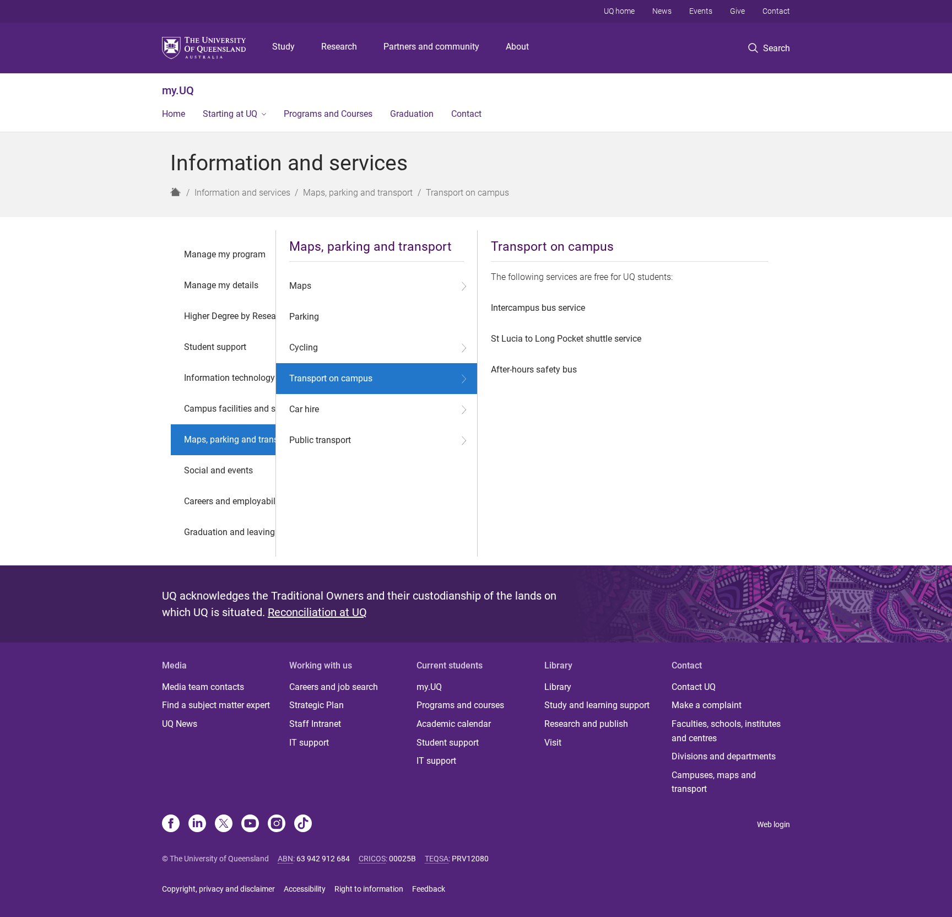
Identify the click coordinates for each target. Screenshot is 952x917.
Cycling (303, 347)
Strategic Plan (316, 705)
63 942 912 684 (323, 858)
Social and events (218, 470)
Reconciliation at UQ (317, 612)
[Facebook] (171, 824)
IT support (309, 742)
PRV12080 (470, 858)
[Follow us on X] (223, 824)
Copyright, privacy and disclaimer (218, 888)
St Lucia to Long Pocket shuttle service (566, 338)
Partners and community (431, 46)
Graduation (412, 114)
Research (339, 46)
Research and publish (586, 724)
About (517, 46)
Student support (215, 347)
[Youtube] (250, 824)
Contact (776, 11)
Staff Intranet (315, 724)
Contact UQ (694, 687)
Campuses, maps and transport (714, 782)
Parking (304, 316)
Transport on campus (330, 378)
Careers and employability (234, 501)
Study (283, 46)
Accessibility (305, 888)
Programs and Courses (328, 114)
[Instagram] (276, 824)
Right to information (368, 888)
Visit (552, 742)
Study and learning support (597, 705)
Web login (773, 824)
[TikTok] (303, 824)
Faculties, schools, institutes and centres (726, 731)
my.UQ (178, 90)
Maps (300, 286)
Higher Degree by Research (236, 316)
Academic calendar (453, 724)
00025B (402, 858)
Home (173, 114)
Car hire (304, 409)
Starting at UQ (230, 114)
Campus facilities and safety (239, 408)
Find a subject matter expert (216, 705)
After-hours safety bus (534, 369)
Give (737, 11)
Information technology (229, 378)
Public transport (320, 440)
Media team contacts (203, 687)
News (662, 11)
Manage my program (225, 254)
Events (700, 11)
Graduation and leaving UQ (236, 532)
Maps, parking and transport (239, 439)
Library (557, 687)
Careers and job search (333, 687)
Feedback (428, 888)
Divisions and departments (724, 756)
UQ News (179, 724)
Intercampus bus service (538, 308)
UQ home (619, 11)
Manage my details (221, 285)
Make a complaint (707, 705)
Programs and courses (460, 705)
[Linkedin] (197, 824)
